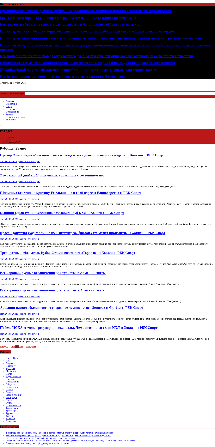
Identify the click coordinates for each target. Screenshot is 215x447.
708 (21, 346)
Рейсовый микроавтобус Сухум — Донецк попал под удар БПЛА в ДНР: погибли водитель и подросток (58, 435)
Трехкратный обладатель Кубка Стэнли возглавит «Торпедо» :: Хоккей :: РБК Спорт (67, 253)
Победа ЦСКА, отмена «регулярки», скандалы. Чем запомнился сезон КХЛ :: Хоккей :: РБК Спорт (79, 328)
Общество (11, 384)
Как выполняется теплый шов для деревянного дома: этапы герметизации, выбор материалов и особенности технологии (96, 56)
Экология (10, 418)
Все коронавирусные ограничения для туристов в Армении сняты (53, 273)
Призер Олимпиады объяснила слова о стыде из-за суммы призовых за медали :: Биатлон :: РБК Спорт (82, 155)
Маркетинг (11, 371)
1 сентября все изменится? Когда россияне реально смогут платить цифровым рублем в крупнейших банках (60, 432)
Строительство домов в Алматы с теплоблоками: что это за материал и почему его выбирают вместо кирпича (87, 63)
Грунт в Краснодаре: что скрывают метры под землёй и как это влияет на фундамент (68, 18)
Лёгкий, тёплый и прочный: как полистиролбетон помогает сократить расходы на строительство (78, 70)
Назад (3, 346)
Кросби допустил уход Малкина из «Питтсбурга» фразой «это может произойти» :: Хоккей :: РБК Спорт (82, 233)
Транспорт (11, 410)
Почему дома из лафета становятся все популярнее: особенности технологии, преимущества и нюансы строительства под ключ (102, 38)
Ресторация (11, 397)
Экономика (11, 104)
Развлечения (12, 387)
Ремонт (9, 392)
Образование (12, 111)
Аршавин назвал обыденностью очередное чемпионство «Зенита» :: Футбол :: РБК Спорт (71, 307)
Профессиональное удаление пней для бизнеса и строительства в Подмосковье (62, 76)
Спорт (9, 106)
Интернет (11, 366)
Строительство (13, 405)
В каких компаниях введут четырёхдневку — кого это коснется (37, 443)
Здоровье (10, 363)
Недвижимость (13, 376)
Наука (9, 374)
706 (13, 346)
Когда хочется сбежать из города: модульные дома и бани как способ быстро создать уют (70, 24)
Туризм (9, 413)
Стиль (9, 402)
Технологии (12, 408)
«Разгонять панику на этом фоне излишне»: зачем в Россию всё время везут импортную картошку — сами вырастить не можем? (70, 440)
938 (28, 346)
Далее (33, 346)
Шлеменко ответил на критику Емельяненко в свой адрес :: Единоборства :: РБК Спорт (70, 193)
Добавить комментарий (28, 161)
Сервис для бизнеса (15, 117)
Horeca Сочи (12, 358)
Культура (10, 109)
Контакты (11, 119)
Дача (8, 360)
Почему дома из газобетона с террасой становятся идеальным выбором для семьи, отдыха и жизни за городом (87, 31)
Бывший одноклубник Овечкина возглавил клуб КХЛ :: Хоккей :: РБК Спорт (62, 213)
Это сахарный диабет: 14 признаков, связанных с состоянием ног (52, 175)
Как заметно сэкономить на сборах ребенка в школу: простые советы (40, 438)
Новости (10, 379)
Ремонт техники (14, 395)
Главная (10, 101)
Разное (9, 114)
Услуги (9, 416)
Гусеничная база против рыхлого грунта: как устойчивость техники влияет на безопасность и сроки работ (85, 11)
